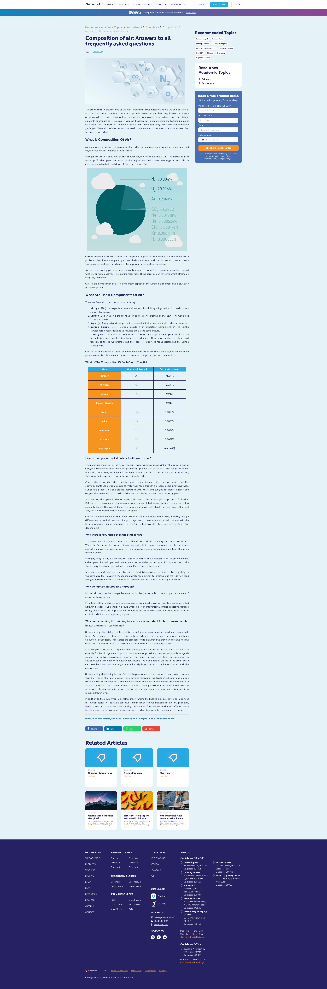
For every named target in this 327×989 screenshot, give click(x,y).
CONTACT (89, 912)
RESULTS (155, 864)
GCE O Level (116, 904)
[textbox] (204, 140)
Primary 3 (115, 867)
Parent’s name (205, 115)
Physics (210, 53)
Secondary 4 (135, 886)
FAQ (152, 876)
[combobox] (204, 140)
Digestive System (203, 58)
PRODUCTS (124, 5)
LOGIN (202, 5)
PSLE (113, 900)
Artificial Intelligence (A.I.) (206, 48)
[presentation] (103, 308)
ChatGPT (199, 53)
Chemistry (152, 27)
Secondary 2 (117, 886)
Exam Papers (135, 900)
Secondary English (220, 44)
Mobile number (205, 135)
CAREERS (89, 906)
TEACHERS (90, 870)
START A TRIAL (219, 5)
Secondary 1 (116, 881)
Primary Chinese (226, 48)
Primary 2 (115, 862)
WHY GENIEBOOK (93, 858)
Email (200, 125)
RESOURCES (91, 894)
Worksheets (134, 904)
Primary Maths (217, 39)
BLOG (88, 888)
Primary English (202, 39)
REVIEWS (136, 5)
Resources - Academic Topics (103, 27)
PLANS (147, 5)
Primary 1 (115, 858)
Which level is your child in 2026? (214, 105)
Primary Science (202, 44)
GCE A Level (116, 909)
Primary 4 (133, 858)
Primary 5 (133, 862)
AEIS (131, 909)
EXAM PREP (90, 900)
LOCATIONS (156, 870)
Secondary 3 (134, 27)
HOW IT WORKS (158, 858)
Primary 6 (133, 867)
